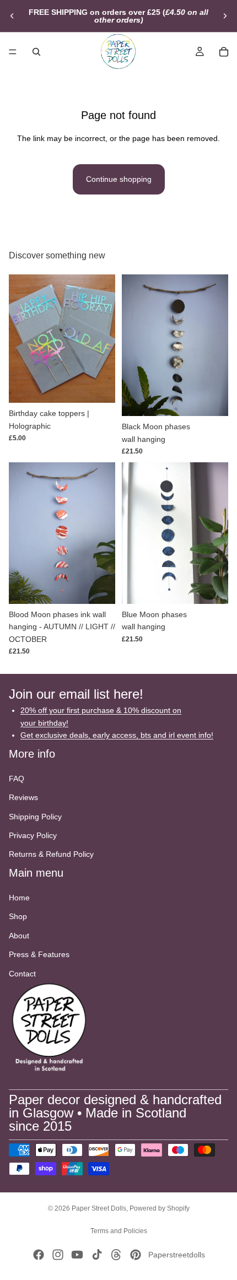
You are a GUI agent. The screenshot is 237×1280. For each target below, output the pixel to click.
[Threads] (116, 1254)
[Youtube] (77, 1254)
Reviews (23, 797)
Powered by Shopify (160, 1208)
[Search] (36, 52)
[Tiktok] (97, 1254)
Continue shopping (119, 179)
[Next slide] (225, 16)
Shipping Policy (35, 816)
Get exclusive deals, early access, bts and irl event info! (116, 735)
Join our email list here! (76, 694)
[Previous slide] (12, 16)
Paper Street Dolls (99, 1208)
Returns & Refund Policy (51, 854)
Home (19, 897)
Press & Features (39, 954)
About (19, 935)
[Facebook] (38, 1254)
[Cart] (224, 52)
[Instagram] (57, 1254)
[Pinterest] (135, 1254)
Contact (22, 973)
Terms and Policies (118, 1231)
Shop (18, 916)
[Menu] (12, 51)
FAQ (16, 778)
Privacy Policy (33, 835)
